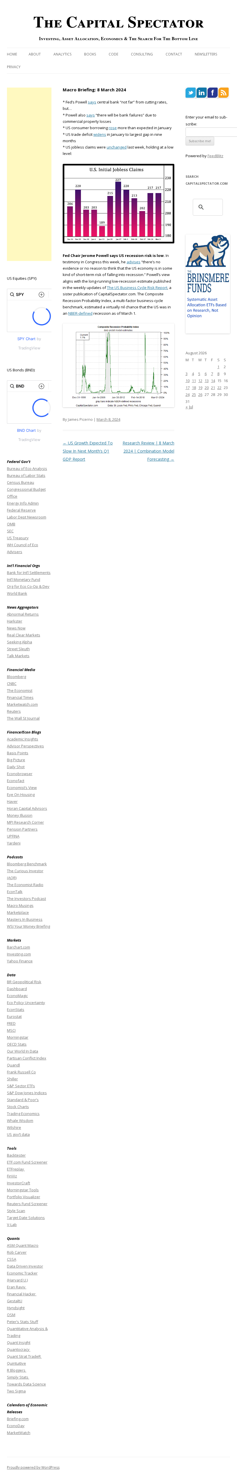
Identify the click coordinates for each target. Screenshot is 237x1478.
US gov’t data (18, 1134)
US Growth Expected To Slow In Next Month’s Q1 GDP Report (88, 451)
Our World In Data (22, 1051)
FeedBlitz (215, 155)
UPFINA (13, 836)
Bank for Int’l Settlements (29, 572)
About (35, 54)
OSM (11, 1314)
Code (113, 54)
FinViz (12, 1176)
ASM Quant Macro (22, 1245)
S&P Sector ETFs (21, 1085)
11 (194, 380)
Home (12, 54)
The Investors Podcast (26, 898)
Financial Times (20, 697)
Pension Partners (22, 829)
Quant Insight (18, 1342)
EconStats (15, 1009)
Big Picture (16, 759)
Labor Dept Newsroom (26, 517)
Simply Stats (18, 1377)
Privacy (14, 66)
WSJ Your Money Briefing (28, 926)
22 (219, 387)
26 (200, 394)
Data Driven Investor (25, 1266)
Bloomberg (16, 676)
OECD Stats (17, 1044)
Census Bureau (20, 482)
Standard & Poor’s (23, 1099)
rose (113, 127)
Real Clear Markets (23, 635)
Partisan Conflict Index (26, 1058)
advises (133, 261)
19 (200, 387)
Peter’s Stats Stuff (22, 1321)
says (92, 102)
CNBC (11, 683)
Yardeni (14, 843)
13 (207, 380)
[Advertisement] (29, 174)
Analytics (62, 54)
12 (200, 380)
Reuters (14, 711)
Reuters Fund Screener (27, 1203)
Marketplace (18, 912)
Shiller (12, 1078)
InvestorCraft (18, 1183)
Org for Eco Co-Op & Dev (28, 586)
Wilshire (14, 1127)
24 (188, 394)
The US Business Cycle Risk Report (137, 287)
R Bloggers (16, 1370)
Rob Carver (17, 1252)
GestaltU (14, 1300)
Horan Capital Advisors (27, 808)
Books (90, 54)
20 (207, 387)
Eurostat (14, 1016)
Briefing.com (18, 1418)
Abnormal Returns (23, 614)
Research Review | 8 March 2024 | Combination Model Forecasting (148, 451)
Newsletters (206, 54)
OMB (11, 524)
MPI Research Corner (25, 822)
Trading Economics (23, 1113)
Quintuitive (16, 1363)
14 (213, 380)
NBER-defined (80, 313)
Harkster (14, 621)
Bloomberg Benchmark (27, 863)
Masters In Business (24, 919)
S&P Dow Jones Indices (27, 1092)
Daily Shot (16, 766)
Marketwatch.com (22, 704)
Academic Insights (22, 739)
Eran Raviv (16, 1287)
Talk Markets (18, 655)
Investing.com (19, 954)
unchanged (117, 147)
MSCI (11, 1030)
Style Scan (16, 1210)
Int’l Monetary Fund (23, 579)
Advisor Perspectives (25, 746)
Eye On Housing (21, 794)
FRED (11, 1023)
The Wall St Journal (23, 718)
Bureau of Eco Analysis (27, 468)
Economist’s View (22, 787)
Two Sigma (16, 1391)
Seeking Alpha (19, 641)
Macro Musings (20, 905)
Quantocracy (18, 1349)
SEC (10, 531)
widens (99, 134)
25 (194, 394)
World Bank (17, 593)
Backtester (16, 1155)
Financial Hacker (21, 1294)
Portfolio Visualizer (23, 1196)
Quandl (13, 1065)
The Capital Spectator (118, 21)
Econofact (15, 780)
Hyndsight (16, 1307)
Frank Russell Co (21, 1072)
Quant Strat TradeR (24, 1356)
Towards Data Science (26, 1384)
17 (188, 387)
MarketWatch (18, 1432)
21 (213, 387)
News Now (16, 628)
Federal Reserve (21, 510)
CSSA (11, 1259)
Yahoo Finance (20, 961)
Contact (174, 54)
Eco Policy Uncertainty (26, 1002)
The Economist (19, 690)
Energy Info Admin (23, 503)
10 (188, 380)
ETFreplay (16, 1169)
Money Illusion (19, 815)
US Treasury (18, 537)
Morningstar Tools (23, 1189)
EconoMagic (17, 995)
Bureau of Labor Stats (26, 475)
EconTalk (15, 891)
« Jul (189, 407)
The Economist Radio (25, 884)
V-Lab (12, 1224)
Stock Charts (18, 1106)
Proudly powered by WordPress (33, 1467)
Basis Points (17, 752)
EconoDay (16, 1425)
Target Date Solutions (26, 1217)
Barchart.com (18, 947)
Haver (12, 801)
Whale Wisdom (20, 1120)
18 (194, 387)
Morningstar (17, 1037)
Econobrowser (19, 773)
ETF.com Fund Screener (27, 1162)
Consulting (142, 54)
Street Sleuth (18, 648)
